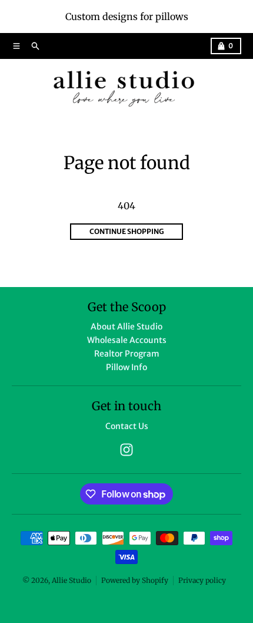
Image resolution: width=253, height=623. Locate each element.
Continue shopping (126, 231)
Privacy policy (202, 580)
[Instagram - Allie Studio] (126, 450)
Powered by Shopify (134, 580)
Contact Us (126, 426)
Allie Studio (71, 580)
